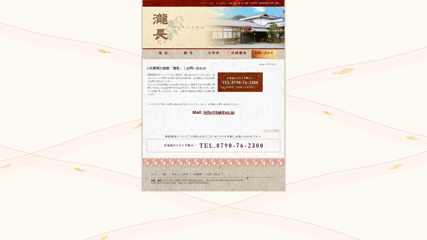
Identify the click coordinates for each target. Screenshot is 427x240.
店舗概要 (238, 54)
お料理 (213, 54)
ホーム (261, 64)
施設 (163, 54)
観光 (188, 54)
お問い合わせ (264, 54)
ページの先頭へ (272, 130)
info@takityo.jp (219, 112)
